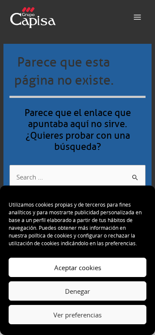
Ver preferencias (77, 315)
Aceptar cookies (77, 267)
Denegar (77, 291)
